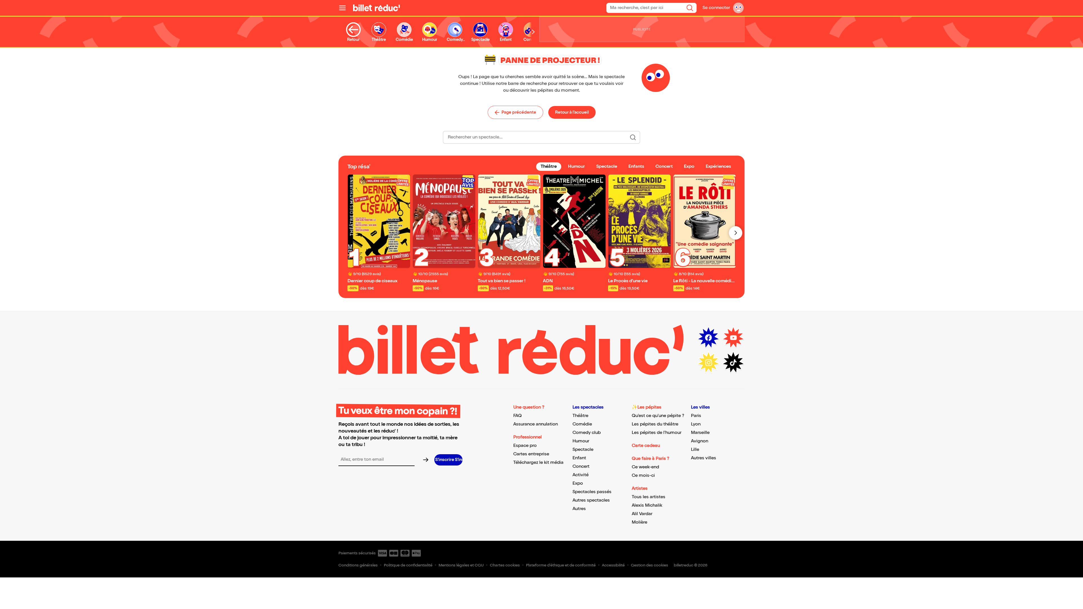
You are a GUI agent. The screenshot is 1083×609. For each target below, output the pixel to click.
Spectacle (583, 449)
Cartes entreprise (531, 454)
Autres (579, 508)
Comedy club (587, 432)
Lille (695, 449)
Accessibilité (613, 565)
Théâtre (580, 415)
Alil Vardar (642, 514)
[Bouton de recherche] (633, 137)
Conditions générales (358, 565)
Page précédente (518, 112)
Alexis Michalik (647, 505)
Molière (639, 522)
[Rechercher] (689, 8)
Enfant (579, 458)
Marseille (700, 432)
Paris (696, 415)
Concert (581, 466)
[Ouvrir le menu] (344, 8)
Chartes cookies (505, 565)
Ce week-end (645, 467)
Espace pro (525, 445)
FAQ (517, 415)
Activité (581, 475)
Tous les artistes (648, 497)
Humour (581, 441)
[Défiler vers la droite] (533, 32)
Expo (578, 483)
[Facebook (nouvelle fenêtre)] (708, 337)
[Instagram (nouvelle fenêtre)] (708, 362)
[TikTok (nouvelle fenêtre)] (733, 362)
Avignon (699, 441)
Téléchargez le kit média (538, 462)
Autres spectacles (591, 500)
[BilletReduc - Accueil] (376, 8)
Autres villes (703, 458)
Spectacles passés (592, 492)
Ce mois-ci (643, 475)
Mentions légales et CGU (461, 565)
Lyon (696, 424)
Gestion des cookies (649, 565)
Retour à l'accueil (572, 112)
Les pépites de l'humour (656, 432)
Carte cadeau (646, 445)
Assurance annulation (535, 424)
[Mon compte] (738, 8)
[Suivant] (735, 233)
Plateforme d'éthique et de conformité (561, 565)
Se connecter (716, 7)
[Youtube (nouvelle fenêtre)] (733, 337)
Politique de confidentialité (408, 565)
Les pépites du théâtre (655, 424)
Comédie (582, 424)
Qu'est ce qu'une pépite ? (658, 415)
